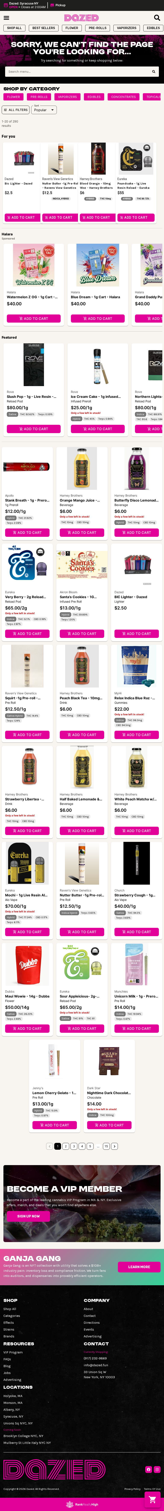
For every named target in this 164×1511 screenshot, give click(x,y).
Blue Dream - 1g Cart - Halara (95, 297)
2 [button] (66, 1146)
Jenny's (37, 1088)
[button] (35, 5)
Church (119, 890)
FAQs (7, 1359)
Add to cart (36, 318)
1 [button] (58, 1146)
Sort (36, 105)
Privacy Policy (132, 1488)
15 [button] (106, 1146)
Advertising (93, 1336)
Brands (8, 1336)
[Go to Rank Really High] (82, 1504)
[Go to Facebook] (148, 1469)
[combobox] (77, 71)
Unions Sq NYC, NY (18, 1423)
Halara (11, 292)
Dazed (119, 592)
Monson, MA (12, 1403)
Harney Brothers (71, 495)
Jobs (7, 1373)
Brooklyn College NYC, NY (23, 1436)
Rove (10, 392)
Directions (92, 1323)
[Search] (154, 71)
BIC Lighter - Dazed (130, 597)
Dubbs (9, 991)
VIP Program (13, 1352)
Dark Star (93, 1088)
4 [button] (82, 1146)
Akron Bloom (68, 592)
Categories (11, 1316)
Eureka (10, 592)
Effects (8, 1323)
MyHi (118, 693)
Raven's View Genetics (21, 693)
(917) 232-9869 (95, 1358)
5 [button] (90, 1146)
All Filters (18, 110)
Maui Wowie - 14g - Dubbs (27, 996)
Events (89, 1329)
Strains (8, 1329)
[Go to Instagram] (157, 1469)
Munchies (121, 991)
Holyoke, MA (12, 1396)
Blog (7, 1366)
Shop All (9, 1309)
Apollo (9, 495)
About (88, 1309)
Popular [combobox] (40, 110)
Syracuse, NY (13, 1416)
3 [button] (74, 1146)
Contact (90, 1316)
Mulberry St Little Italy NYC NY (27, 1443)
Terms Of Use (152, 1488)
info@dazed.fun (96, 1365)
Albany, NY (11, 1410)
